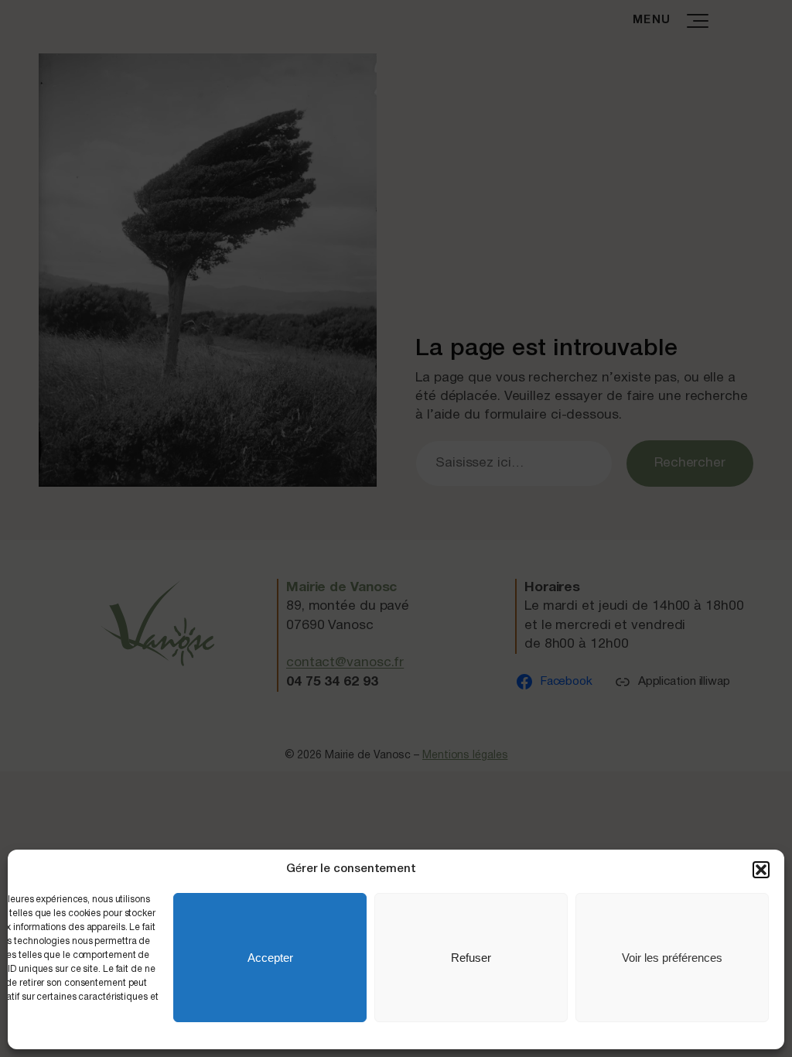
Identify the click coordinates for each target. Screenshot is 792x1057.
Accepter (270, 957)
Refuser (471, 957)
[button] (761, 869)
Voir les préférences (672, 957)
